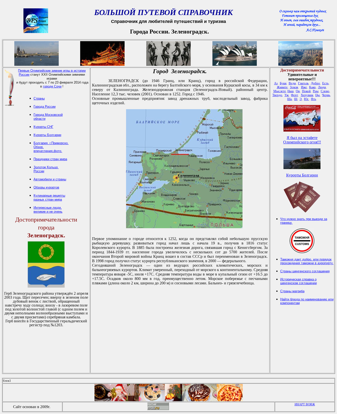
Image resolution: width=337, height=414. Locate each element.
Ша (289, 99)
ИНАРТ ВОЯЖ (305, 404)
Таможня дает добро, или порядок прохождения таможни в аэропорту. (307, 261)
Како (312, 87)
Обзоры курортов (46, 187)
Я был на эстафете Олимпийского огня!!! (302, 140)
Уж (286, 95)
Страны (39, 98)
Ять (313, 99)
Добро (315, 83)
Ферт (294, 95)
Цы (317, 95)
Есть (325, 83)
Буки (283, 83)
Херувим (307, 95)
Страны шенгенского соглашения (305, 271)
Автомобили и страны (50, 179)
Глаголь (303, 83)
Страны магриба (292, 291)
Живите (282, 87)
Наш (290, 91)
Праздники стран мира (50, 159)
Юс (306, 99)
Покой (306, 91)
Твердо (277, 95)
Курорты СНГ (43, 127)
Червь (326, 95)
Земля (294, 87)
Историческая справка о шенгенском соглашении (298, 281)
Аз (276, 83)
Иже (304, 87)
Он (298, 91)
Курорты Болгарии (47, 135)
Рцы (315, 91)
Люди (322, 87)
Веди (292, 83)
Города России (45, 106)
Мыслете (279, 91)
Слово (325, 91)
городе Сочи (52, 86)
